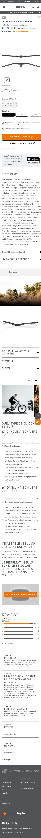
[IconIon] (11, 1)
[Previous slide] (29, 380)
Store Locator (6, 786)
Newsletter (6, 803)
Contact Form (6, 783)
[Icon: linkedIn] (7, 823)
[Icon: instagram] (16, 823)
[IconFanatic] (19, 1)
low (8, 114)
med (21, 114)
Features (13, 272)
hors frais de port (31, 28)
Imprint (36, 829)
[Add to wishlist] (39, 17)
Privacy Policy (19, 832)
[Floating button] (38, 416)
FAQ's (4, 790)
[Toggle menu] (4, 7)
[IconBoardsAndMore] (4, 771)
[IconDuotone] (3, 1)
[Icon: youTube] (3, 823)
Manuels (4, 793)
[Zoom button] (7, 80)
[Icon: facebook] (12, 823)
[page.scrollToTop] (38, 832)
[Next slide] (35, 380)
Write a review (7, 644)
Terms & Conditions (8, 832)
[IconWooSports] (36, 1)
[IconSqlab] (27, 1)
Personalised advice (27, 789)
